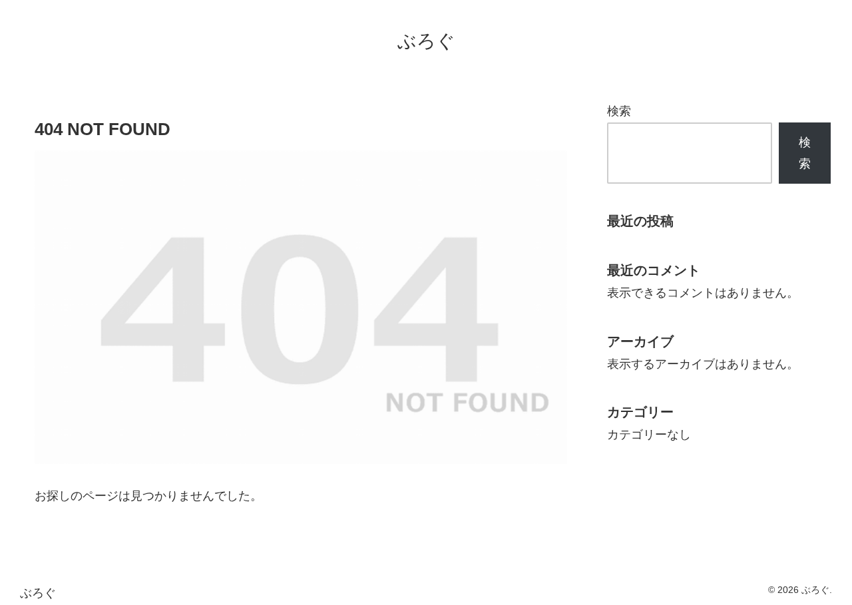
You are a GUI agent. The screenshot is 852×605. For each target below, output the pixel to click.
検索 (619, 111)
